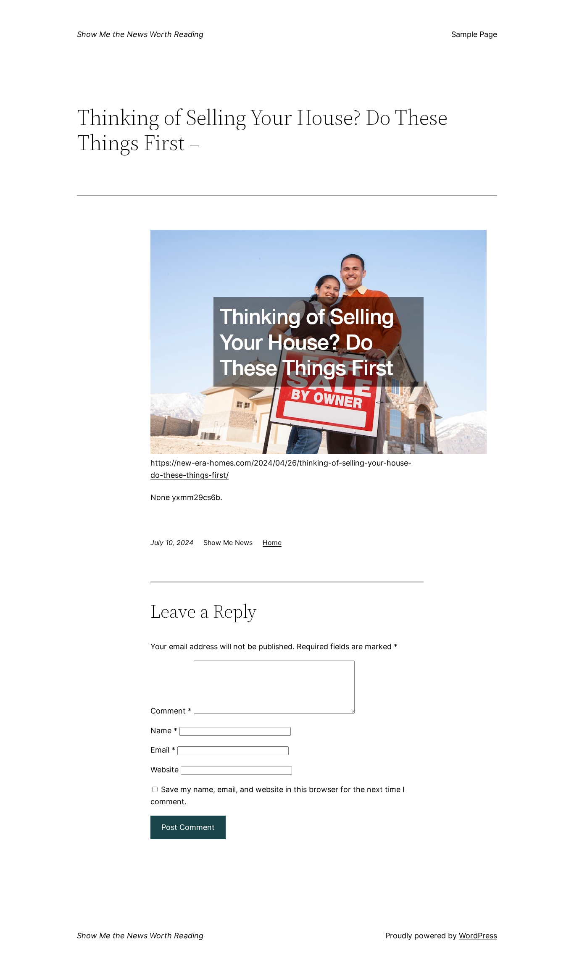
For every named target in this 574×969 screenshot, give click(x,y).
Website (164, 769)
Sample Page (474, 34)
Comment (171, 710)
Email (162, 749)
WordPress (478, 935)
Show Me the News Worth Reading (140, 34)
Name (163, 730)
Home (272, 542)
